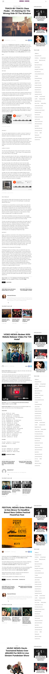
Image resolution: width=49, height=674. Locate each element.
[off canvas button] (3, 1)
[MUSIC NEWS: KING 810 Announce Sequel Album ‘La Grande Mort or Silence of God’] (40, 13)
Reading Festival (38, 112)
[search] (45, 1)
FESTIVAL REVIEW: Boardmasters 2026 (40, 358)
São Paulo (8, 126)
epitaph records (38, 82)
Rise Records (37, 114)
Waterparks (37, 135)
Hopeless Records (38, 94)
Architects (37, 58)
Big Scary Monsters (38, 64)
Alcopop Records (38, 55)
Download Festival (38, 78)
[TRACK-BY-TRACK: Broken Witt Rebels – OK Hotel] (17, 484)
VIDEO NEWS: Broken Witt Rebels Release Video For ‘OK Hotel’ (25, 587)
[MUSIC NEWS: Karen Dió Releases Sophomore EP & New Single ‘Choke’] (40, 39)
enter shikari (37, 80)
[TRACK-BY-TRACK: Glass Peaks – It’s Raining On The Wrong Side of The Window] (17, 26)
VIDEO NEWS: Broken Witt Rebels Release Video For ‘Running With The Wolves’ (26, 491)
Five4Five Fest (22, 579)
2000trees (37, 53)
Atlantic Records (42, 60)
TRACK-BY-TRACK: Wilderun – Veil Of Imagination (26, 320)
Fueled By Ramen (38, 87)
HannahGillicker (7, 40)
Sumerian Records (38, 130)
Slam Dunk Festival (38, 123)
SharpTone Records (38, 121)
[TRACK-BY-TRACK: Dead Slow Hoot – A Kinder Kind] (6, 313)
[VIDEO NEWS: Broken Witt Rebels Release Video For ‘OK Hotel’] (17, 352)
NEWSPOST (6, 366)
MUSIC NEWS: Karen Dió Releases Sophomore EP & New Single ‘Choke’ (40, 44)
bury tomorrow (38, 71)
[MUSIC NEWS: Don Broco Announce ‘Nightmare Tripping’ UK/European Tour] (17, 611)
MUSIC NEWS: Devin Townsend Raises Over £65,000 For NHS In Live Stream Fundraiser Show (8, 587)
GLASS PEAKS (4, 126)
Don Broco (8, 579)
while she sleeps (38, 137)
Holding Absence (38, 92)
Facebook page (9, 564)
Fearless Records (38, 85)
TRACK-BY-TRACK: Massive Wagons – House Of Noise (16, 320)
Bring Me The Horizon (39, 69)
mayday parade (42, 98)
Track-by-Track (17, 6)
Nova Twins (37, 103)
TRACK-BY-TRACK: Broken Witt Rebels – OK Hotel (16, 490)
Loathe (36, 98)
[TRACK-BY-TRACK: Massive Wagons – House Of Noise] (17, 313)
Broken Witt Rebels (10, 454)
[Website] (8, 302)
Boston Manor (37, 67)
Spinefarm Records (38, 128)
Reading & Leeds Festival (39, 110)
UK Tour (36, 132)
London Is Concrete (10, 192)
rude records (37, 119)
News (17, 332)
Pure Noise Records (38, 107)
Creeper (36, 76)
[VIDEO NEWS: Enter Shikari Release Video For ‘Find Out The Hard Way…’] (6, 611)
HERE (25, 279)
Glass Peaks (8, 282)
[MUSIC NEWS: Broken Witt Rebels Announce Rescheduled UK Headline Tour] (6, 485)
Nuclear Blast (43, 103)
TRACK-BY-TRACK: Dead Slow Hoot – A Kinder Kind (6, 320)
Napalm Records (38, 101)
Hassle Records (38, 89)
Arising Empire (43, 58)
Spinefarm (37, 126)
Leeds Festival (42, 96)
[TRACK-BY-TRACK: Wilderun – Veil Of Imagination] (27, 313)
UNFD (41, 132)
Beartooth (37, 62)
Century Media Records (39, 73)
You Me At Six (37, 139)
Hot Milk (36, 96)
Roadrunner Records (39, 116)
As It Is (36, 60)
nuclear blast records (39, 105)
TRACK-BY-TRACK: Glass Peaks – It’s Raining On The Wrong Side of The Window (25, 462)
